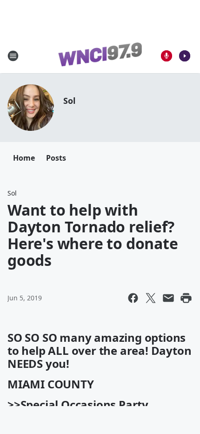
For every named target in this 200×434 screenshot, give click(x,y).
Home (24, 158)
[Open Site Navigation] (13, 55)
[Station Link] (100, 55)
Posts (56, 158)
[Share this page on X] (150, 298)
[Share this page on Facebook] (133, 298)
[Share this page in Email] (168, 298)
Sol (69, 100)
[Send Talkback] (166, 55)
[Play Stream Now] (184, 55)
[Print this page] (186, 298)
